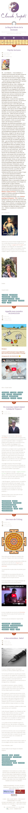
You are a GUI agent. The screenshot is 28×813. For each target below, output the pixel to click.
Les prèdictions (13, 300)
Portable (13, 398)
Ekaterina (14, 296)
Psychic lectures (14, 50)
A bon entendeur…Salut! (14, 638)
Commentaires (6, 758)
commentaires (17, 808)
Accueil (22, 785)
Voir (21, 508)
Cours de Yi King (16, 623)
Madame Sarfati (14, 396)
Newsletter (22, 612)
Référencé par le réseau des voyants (14, 787)
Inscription (6, 625)
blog (11, 808)
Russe (4, 302)
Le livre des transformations (10, 627)
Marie (15, 506)
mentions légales (21, 802)
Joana (17, 298)
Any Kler (15, 500)
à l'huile (20, 392)
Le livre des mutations (16, 625)
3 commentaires (7, 320)
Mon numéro (6, 398)
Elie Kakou (5, 396)
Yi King (19, 398)
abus (11, 755)
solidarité (21, 762)
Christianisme (13, 294)
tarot (9, 302)
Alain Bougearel (7, 500)
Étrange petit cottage (8, 298)
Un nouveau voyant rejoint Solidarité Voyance (14, 408)
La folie (5, 300)
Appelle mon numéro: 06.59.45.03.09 (14, 312)
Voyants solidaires (7, 510)
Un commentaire (7, 56)
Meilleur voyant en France (9, 191)
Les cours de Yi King (14, 519)
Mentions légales (14, 788)
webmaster (4, 566)
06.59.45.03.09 (6, 392)
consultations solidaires (9, 504)
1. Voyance (5, 294)
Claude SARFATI (7, 318)
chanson (9, 394)
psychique (21, 300)
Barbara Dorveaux (7, 502)
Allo (4, 394)
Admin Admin (6, 54)
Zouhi (18, 629)
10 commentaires (7, 644)
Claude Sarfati (6, 296)
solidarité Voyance (7, 508)
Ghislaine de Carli (7, 506)
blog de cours (19, 563)
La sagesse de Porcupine (17, 245)
